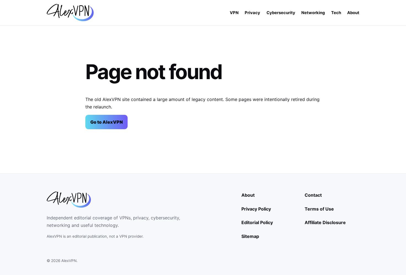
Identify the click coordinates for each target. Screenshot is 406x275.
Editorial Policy (257, 222)
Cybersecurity (281, 12)
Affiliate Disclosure (325, 222)
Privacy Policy (256, 209)
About (353, 12)
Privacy (252, 12)
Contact (313, 195)
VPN (234, 12)
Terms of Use (319, 209)
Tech (336, 12)
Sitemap (250, 236)
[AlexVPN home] (70, 12)
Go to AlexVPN (106, 122)
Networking (313, 12)
